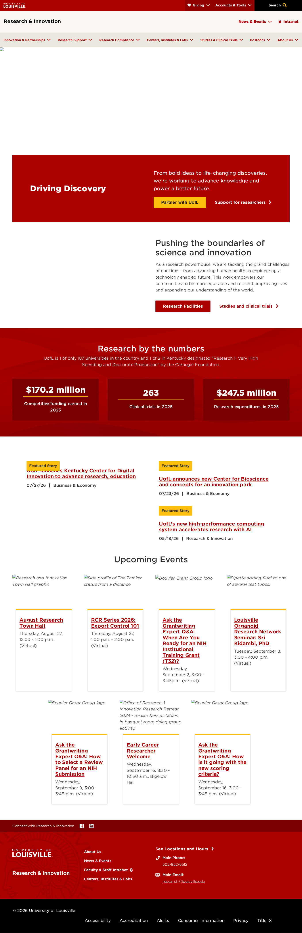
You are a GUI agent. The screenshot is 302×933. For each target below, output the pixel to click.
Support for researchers (241, 202)
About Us (92, 852)
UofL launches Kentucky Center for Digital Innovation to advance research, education (81, 473)
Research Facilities (183, 306)
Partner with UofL (180, 202)
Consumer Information (201, 920)
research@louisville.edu (183, 881)
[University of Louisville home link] (15, 5)
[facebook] (82, 826)
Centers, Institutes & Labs (108, 879)
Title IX (264, 920)
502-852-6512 (174, 864)
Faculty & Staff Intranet (106, 870)
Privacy (240, 920)
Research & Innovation (41, 873)
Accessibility (98, 920)
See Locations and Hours (182, 849)
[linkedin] (91, 826)
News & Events (97, 861)
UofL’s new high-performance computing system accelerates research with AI (211, 526)
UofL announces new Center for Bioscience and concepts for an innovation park (214, 481)
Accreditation (134, 920)
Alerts (163, 920)
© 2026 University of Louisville (43, 910)
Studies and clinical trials (246, 306)
